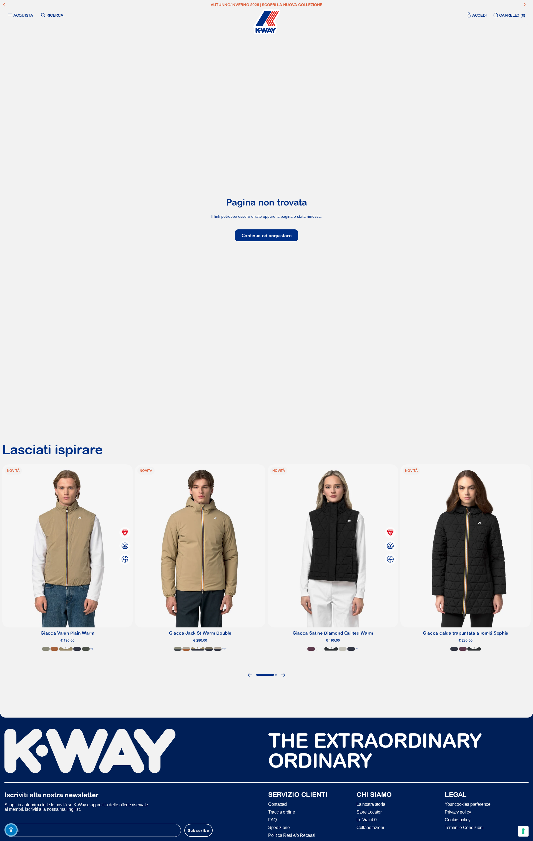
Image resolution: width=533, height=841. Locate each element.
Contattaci (277, 804)
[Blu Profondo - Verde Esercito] (209, 649)
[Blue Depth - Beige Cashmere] (217, 649)
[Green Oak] (46, 649)
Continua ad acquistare (267, 235)
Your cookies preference (468, 804)
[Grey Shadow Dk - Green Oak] (178, 649)
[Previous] (250, 675)
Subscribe (198, 830)
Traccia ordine (281, 811)
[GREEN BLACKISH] (86, 649)
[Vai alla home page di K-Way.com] (266, 21)
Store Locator (369, 811)
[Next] (283, 675)
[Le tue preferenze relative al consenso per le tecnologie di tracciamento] (523, 831)
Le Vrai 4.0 (366, 819)
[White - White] (320, 649)
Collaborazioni (370, 827)
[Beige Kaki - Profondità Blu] (198, 649)
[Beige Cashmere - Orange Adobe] (186, 649)
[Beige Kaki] (66, 649)
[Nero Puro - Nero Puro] (331, 649)
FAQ (272, 819)
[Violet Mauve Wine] (311, 649)
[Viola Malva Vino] (463, 649)
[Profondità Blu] (454, 649)
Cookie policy (458, 819)
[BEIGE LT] (342, 649)
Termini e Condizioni (464, 827)
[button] (11, 830)
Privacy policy (458, 811)
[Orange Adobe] (54, 649)
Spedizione (279, 827)
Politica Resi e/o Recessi (291, 835)
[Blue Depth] (77, 649)
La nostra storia (370, 804)
